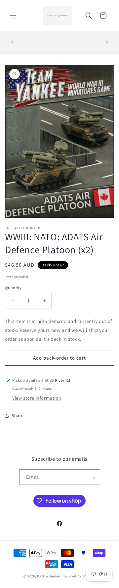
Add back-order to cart (59, 358)
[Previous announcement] (12, 42)
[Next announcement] (106, 42)
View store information (36, 398)
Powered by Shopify (78, 576)
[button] (13, 15)
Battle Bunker (48, 576)
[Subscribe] (92, 477)
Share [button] (18, 415)
